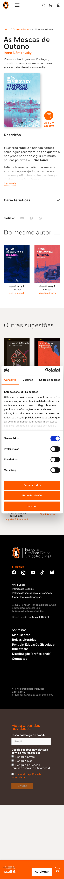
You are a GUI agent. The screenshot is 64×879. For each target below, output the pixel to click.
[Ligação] (59, 5)
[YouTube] (33, 572)
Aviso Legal (18, 584)
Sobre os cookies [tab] (49, 379)
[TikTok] (42, 572)
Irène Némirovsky (18, 53)
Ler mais (10, 183)
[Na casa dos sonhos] (17, 340)
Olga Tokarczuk (47, 514)
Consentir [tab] (10, 379)
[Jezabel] (17, 247)
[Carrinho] (50, 5)
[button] (43, 5)
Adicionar (42, 871)
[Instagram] (23, 572)
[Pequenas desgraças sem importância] (47, 340)
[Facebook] (14, 572)
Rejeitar (32, 506)
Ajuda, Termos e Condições (27, 597)
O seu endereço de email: (28, 735)
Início (6, 29)
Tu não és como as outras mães (16, 514)
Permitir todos (32, 485)
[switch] (55, 449)
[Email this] (22, 218)
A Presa (47, 289)
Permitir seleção (32, 495)
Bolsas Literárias (24, 639)
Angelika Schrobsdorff (16, 519)
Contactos (19, 659)
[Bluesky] (51, 572)
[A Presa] (47, 247)
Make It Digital (40, 617)
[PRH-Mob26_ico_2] (49, 115)
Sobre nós (19, 630)
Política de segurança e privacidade (32, 593)
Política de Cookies (23, 588)
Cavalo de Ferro (21, 29)
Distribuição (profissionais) (31, 654)
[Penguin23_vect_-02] (22, 678)
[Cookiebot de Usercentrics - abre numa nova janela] (45, 370)
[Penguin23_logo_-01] (6, 5)
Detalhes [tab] (28, 379)
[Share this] (31, 218)
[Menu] (17, 5)
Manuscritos (21, 635)
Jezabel (16, 289)
